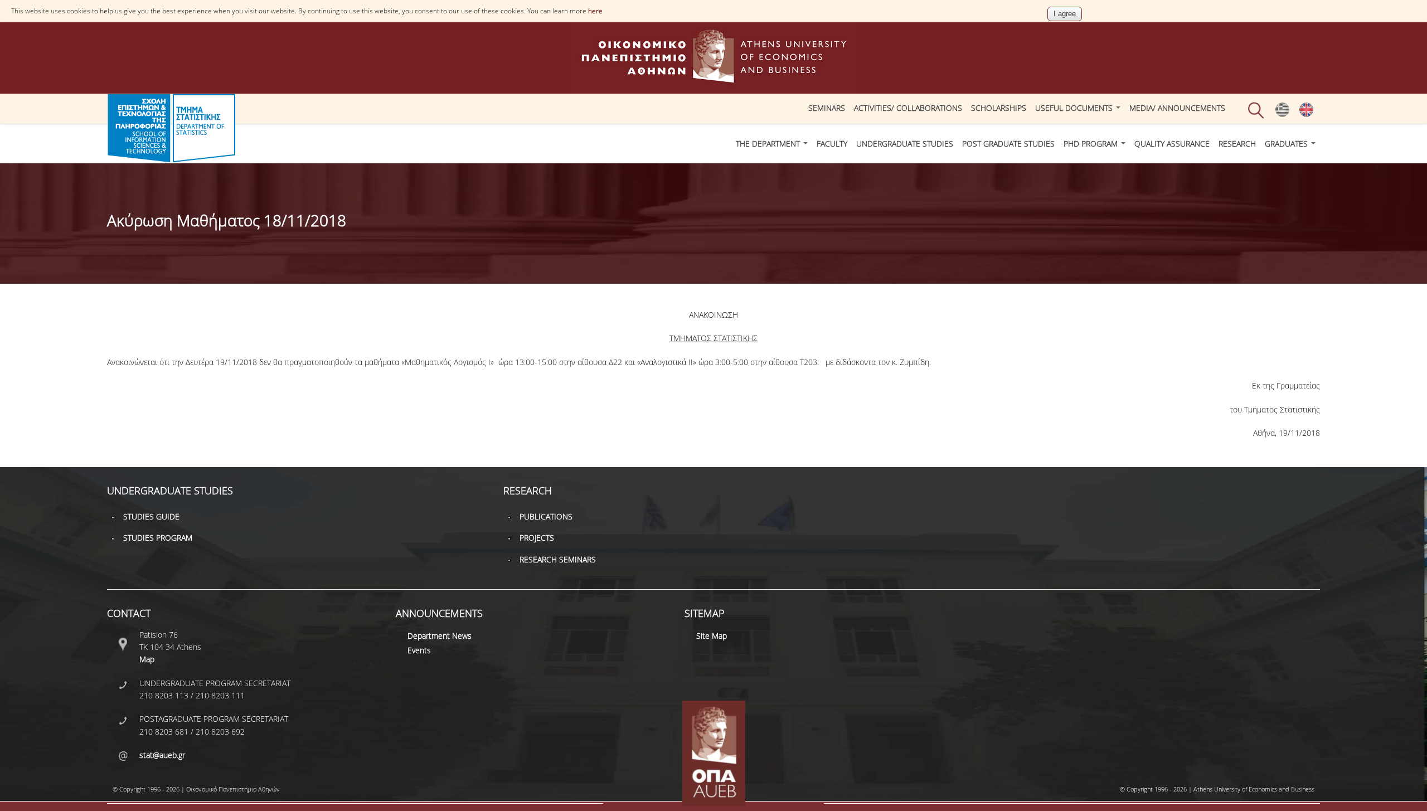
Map (146, 659)
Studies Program (157, 537)
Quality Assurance (1172, 143)
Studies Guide (151, 516)
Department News (439, 635)
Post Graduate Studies (1008, 143)
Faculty (832, 143)
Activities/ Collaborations (908, 108)
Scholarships (998, 108)
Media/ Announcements (1177, 108)
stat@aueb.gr (162, 755)
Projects (537, 537)
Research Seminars (558, 559)
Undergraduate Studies (904, 143)
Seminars (826, 108)
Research (1237, 143)
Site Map (711, 635)
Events (419, 650)
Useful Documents (1075, 108)
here (595, 11)
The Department (769, 143)
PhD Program (1092, 143)
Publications (546, 516)
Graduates (1287, 143)
